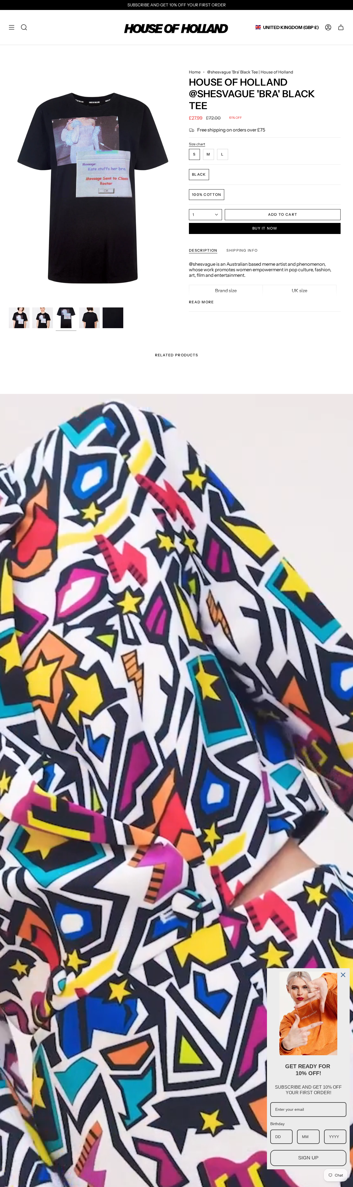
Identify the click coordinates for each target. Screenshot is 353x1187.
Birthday (277, 1124)
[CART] (341, 27)
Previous (8, 187)
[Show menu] (11, 27)
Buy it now (264, 228)
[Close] (343, 974)
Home (194, 72)
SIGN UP (308, 1157)
